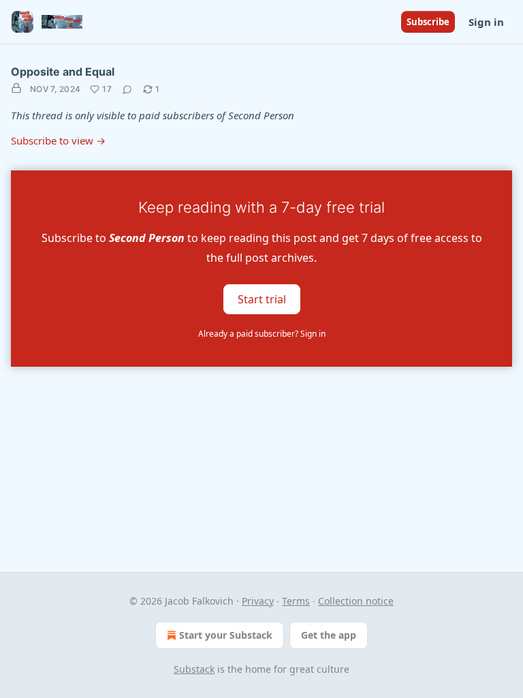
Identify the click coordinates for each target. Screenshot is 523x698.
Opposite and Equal (62, 71)
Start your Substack (225, 634)
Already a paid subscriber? (262, 333)
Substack (194, 669)
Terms (296, 600)
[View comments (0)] (127, 89)
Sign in (486, 22)
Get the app (328, 634)
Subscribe (428, 22)
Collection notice (356, 600)
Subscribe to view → (58, 140)
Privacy (258, 600)
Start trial (262, 298)
